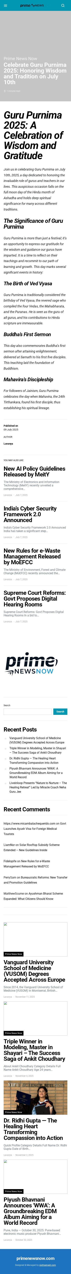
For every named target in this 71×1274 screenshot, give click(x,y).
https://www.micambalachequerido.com (29, 823)
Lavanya (8, 443)
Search (7, 705)
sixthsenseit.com (47, 1265)
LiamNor (9, 845)
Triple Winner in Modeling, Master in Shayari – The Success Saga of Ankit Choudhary (37, 750)
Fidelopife (10, 861)
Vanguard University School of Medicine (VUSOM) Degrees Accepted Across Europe (36, 740)
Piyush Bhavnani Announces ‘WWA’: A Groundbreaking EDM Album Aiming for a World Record (36, 773)
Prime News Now (20, 58)
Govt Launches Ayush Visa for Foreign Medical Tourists (35, 829)
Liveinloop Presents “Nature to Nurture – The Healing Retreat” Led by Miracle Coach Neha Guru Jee (38, 787)
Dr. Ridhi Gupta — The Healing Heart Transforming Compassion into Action (33, 760)
